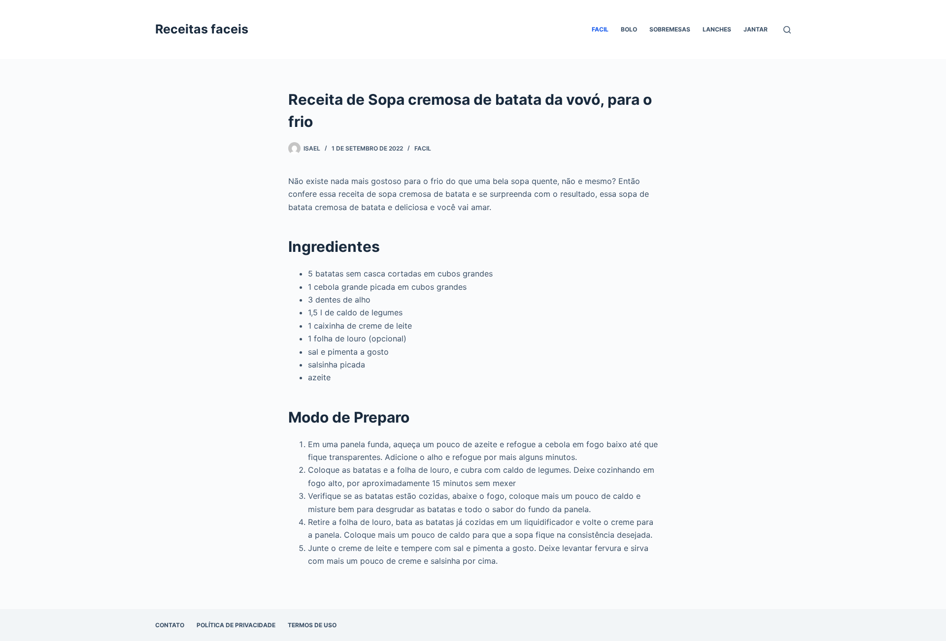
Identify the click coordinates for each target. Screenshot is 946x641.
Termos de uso (312, 625)
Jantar (755, 29)
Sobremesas (669, 29)
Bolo (629, 29)
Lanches (717, 29)
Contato (169, 625)
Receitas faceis (201, 29)
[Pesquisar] (787, 29)
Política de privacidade (236, 625)
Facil (600, 29)
